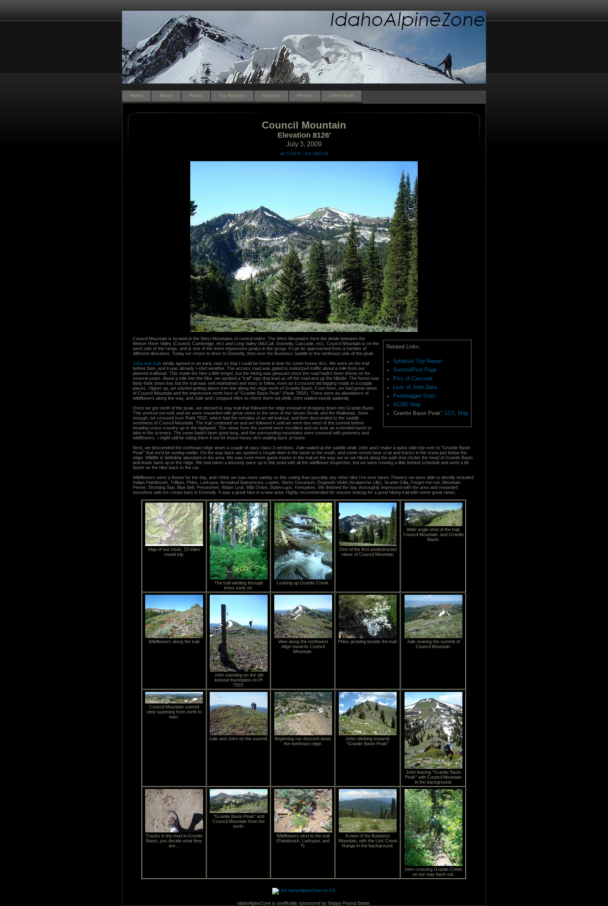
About (166, 95)
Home (136, 95)
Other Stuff (341, 95)
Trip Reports (232, 95)
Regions (271, 95)
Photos (305, 95)
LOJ (450, 413)
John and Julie (147, 363)
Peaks (195, 95)
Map (463, 413)
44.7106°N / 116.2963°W (304, 153)
